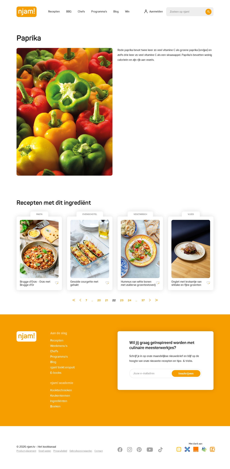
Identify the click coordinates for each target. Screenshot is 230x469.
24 (129, 300)
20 (99, 300)
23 (121, 300)
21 (106, 300)
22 (114, 300)
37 (143, 300)
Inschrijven (186, 373)
